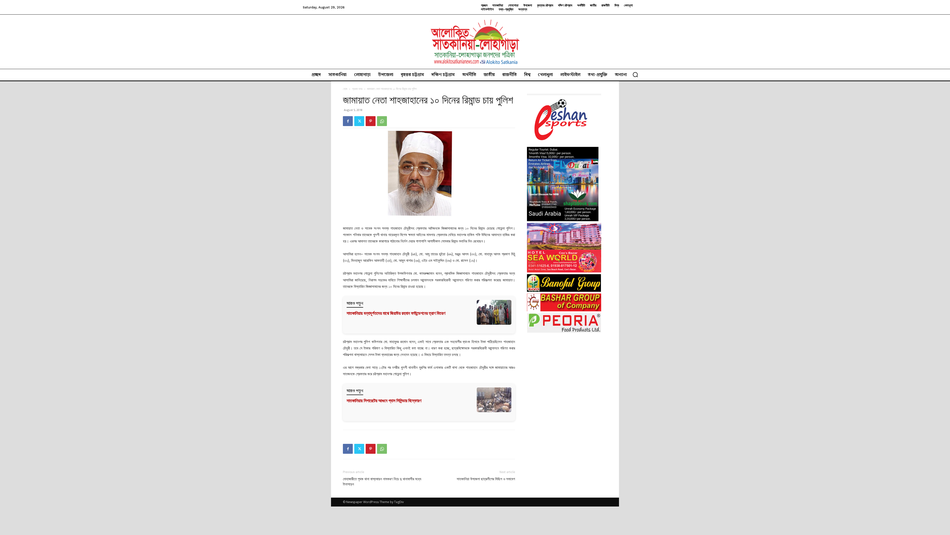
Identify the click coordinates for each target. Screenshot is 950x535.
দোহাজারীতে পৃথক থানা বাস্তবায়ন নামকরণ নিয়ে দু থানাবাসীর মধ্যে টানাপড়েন (382, 481)
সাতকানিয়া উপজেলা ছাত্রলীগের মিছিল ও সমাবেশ (486, 479)
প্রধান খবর (357, 89)
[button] (635, 74)
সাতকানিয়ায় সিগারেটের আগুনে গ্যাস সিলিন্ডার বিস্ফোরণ (384, 400)
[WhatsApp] (382, 121)
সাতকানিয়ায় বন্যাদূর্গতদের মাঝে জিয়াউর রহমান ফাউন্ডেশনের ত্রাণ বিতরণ (396, 313)
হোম (345, 89)
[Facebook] (348, 121)
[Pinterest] (371, 121)
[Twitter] (359, 121)
